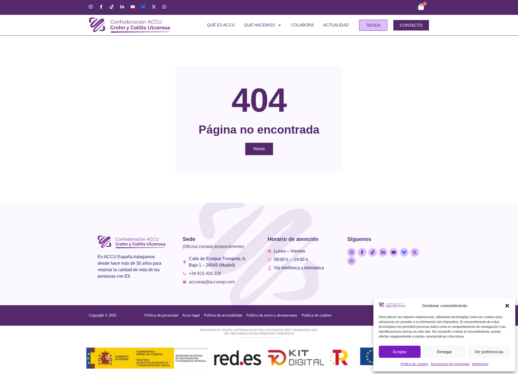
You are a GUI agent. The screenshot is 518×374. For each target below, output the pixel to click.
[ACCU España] (143, 6)
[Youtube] (132, 6)
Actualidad (336, 25)
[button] (507, 305)
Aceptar (400, 351)
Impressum (480, 364)
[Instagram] (90, 6)
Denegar (444, 351)
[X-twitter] (153, 6)
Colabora (302, 25)
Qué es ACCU (221, 25)
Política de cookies (414, 364)
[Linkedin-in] (122, 6)
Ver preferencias (489, 351)
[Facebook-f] (101, 6)
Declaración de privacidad (450, 364)
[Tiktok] (111, 6)
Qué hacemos (259, 25)
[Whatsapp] (164, 6)
